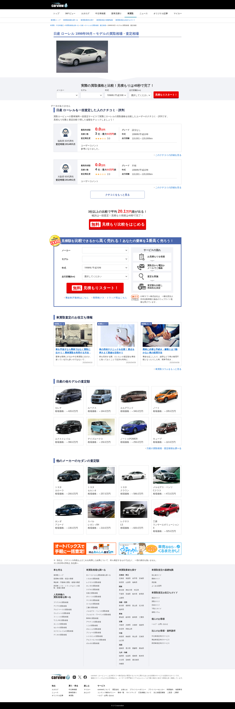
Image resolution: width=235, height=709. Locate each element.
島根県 (128, 636)
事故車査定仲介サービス (161, 640)
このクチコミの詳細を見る (168, 155)
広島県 (141, 636)
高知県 (141, 648)
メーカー (60, 90)
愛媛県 (134, 648)
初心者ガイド (156, 575)
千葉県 (121, 594)
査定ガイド (156, 598)
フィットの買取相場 (61, 617)
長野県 (128, 606)
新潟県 (121, 606)
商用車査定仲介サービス (161, 643)
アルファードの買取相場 (63, 610)
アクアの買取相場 (60, 606)
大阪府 (121, 625)
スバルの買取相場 (92, 604)
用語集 (154, 582)
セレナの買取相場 (60, 627)
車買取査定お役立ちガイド (125, 20)
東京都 (121, 590)
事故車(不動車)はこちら (77, 298)
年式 (107, 90)
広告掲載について (144, 692)
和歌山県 (129, 629)
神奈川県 (129, 590)
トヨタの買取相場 (92, 579)
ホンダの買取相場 (92, 586)
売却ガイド (156, 605)
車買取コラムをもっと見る (168, 369)
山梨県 (121, 598)
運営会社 (115, 689)
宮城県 (141, 578)
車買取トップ (56, 20)
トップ (56, 13)
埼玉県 (136, 590)
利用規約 (170, 689)
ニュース (144, 13)
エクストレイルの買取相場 (63, 631)
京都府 (134, 625)
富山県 (134, 606)
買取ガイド (156, 601)
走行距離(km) (135, 90)
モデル (83, 90)
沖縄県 (121, 664)
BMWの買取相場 (92, 618)
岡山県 (134, 636)
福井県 (121, 609)
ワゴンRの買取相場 (61, 620)
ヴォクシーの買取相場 (62, 613)
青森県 (128, 578)
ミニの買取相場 (92, 625)
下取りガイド (156, 609)
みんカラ (87, 692)
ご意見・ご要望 (173, 692)
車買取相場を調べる (70, 20)
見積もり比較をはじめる (118, 224)
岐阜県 (128, 617)
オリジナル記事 (161, 13)
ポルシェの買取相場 (93, 629)
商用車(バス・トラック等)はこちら (110, 298)
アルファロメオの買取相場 (96, 640)
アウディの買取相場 (93, 622)
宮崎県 (128, 660)
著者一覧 (121, 692)
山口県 (121, 640)
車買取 (130, 13)
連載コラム (156, 612)
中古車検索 (100, 13)
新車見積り (116, 13)
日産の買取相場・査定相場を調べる (164, 448)
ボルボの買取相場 (92, 643)
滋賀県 (141, 625)
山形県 (128, 582)
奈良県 (121, 629)
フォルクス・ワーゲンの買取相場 (98, 615)
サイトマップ (131, 692)
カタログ (85, 13)
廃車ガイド (156, 579)
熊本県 (141, 656)
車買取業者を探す (87, 20)
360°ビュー (70, 13)
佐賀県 (128, 656)
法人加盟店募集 (159, 692)
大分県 (121, 660)
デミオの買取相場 (60, 635)
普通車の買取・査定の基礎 (63, 579)
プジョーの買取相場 (93, 633)
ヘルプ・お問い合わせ (160, 624)
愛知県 (121, 617)
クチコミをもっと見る (117, 194)
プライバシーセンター (156, 689)
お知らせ (124, 689)
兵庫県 (128, 625)
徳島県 (121, 648)
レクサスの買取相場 (93, 582)
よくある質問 (156, 586)
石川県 (141, 606)
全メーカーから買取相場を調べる (98, 575)
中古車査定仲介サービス (161, 636)
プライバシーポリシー (138, 689)
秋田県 (121, 582)
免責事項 (178, 689)
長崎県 (134, 656)
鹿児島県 (135, 660)
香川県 (128, 648)
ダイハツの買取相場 (93, 597)
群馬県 (141, 594)
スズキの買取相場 (92, 589)
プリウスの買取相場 (61, 602)
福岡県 (121, 656)
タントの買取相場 (60, 624)
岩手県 (134, 578)
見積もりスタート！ (166, 94)
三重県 (141, 617)
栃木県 (134, 594)
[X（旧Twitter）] (80, 677)
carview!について (104, 689)
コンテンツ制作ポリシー (106, 692)
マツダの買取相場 (92, 600)
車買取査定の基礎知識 (104, 20)
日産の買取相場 (92, 593)
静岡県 (134, 617)
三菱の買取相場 (92, 607)
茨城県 (128, 594)
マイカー (178, 13)
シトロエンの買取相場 (94, 636)
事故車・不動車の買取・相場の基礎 (67, 582)
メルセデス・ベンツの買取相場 (97, 611)
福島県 (134, 582)
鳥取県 (121, 636)
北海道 (121, 578)
